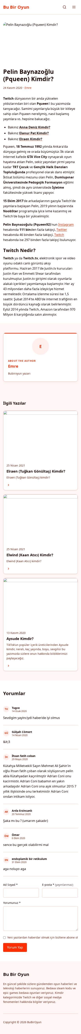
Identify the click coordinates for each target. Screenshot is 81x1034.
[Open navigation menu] (74, 7)
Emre (13, 366)
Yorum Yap (15, 947)
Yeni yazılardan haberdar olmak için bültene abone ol (42, 937)
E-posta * (57, 885)
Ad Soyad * (10, 885)
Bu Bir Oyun (16, 7)
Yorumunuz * (12, 903)
